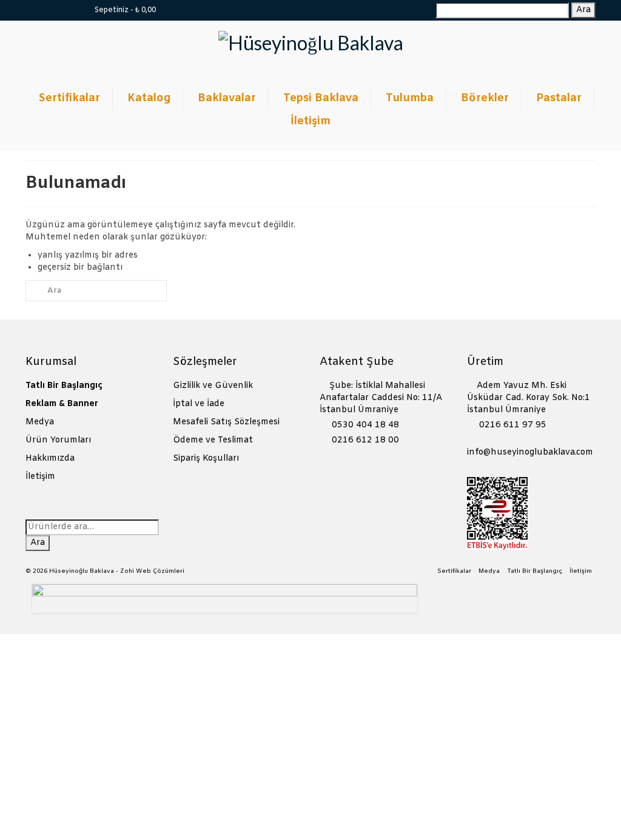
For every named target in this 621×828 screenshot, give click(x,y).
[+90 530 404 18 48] (69, 10)
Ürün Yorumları (58, 440)
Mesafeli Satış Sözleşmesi (226, 422)
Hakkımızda (50, 458)
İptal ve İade (198, 404)
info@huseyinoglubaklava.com (530, 452)
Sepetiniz (124, 10)
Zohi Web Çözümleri (152, 571)
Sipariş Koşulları (206, 458)
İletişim (40, 476)
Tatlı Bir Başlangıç (63, 386)
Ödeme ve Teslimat (213, 440)
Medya (39, 422)
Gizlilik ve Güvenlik (213, 386)
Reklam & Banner (61, 404)
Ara (583, 10)
